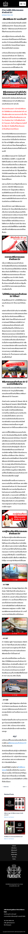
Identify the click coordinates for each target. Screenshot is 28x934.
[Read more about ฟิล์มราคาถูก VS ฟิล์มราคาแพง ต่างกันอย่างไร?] (14, 804)
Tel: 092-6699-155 (9, 920)
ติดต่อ (14, 859)
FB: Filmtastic (7, 925)
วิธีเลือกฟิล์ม (14, 854)
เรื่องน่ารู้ (14, 857)
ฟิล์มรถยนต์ (14, 850)
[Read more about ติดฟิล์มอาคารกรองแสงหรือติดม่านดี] (14, 827)
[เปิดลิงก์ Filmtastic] (5, 4)
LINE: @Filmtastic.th (9, 923)
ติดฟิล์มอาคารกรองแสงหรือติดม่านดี (13, 836)
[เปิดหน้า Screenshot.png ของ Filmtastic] (14, 871)
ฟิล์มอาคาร (6, 817)
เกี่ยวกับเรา (14, 848)
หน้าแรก (14, 846)
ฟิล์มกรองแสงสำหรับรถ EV (17, 743)
